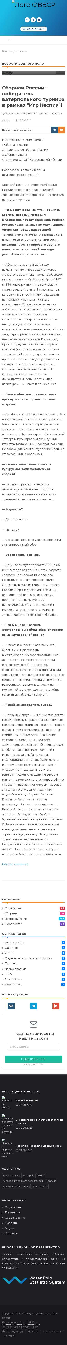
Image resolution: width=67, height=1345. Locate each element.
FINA (8, 974)
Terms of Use (10, 1326)
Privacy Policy (29, 1326)
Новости (21, 51)
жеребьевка (13, 984)
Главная (7, 51)
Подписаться (33, 1059)
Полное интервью (15, 864)
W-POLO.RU (10, 1267)
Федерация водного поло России (28, 958)
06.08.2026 (25, 1127)
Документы (12, 1212)
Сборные (11, 913)
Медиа (9, 1228)
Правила (11, 963)
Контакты (11, 1233)
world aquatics (14, 942)
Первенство (13, 924)
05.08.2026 (25, 1150)
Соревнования (15, 1217)
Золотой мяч (13, 979)
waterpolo (12, 947)
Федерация (13, 908)
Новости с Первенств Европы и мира (38, 1146)
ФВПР (9, 953)
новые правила (15, 968)
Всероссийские (16, 918)
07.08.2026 (25, 1104)
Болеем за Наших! (27, 1100)
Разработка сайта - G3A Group (21, 1322)
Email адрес (19, 1046)
